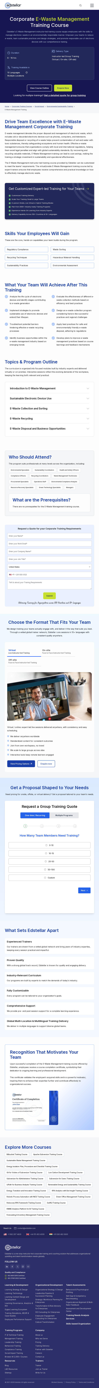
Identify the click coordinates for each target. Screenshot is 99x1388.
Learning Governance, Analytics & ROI (19, 1304)
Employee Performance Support (18, 1319)
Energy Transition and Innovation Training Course (26, 1191)
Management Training (14, 1339)
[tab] (24, 652)
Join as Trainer (41, 1369)
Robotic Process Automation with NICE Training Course (28, 1197)
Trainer (38, 1365)
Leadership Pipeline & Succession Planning (44, 1294)
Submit (49, 596)
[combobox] (12, 575)
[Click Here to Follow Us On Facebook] (12, 1266)
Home (7, 106)
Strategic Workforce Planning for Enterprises (49, 1301)
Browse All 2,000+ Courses (16, 1357)
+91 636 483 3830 (60, 1234)
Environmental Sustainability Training (60, 106)
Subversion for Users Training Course (64, 1179)
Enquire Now (63, 88)
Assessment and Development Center (78, 1309)
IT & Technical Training (14, 1335)
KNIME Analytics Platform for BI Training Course (25, 1209)
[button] (80, 5)
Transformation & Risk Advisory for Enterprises (48, 1307)
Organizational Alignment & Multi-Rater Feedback (79, 1303)
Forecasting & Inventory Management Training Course (28, 1215)
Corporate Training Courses (22, 106)
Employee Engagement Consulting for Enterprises (46, 1317)
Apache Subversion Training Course (47, 1154)
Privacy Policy (71, 1382)
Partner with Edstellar (44, 1349)
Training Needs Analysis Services (77, 1317)
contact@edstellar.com (26, 1228)
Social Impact (39, 106)
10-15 (51, 853)
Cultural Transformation (44, 1322)
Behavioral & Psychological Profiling (77, 1291)
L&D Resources (11, 1369)
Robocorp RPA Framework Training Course (24, 1203)
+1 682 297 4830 (14, 1234)
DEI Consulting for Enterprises (47, 1312)
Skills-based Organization (78, 1323)
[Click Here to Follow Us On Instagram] (23, 1266)
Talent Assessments (75, 1285)
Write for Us (40, 1373)
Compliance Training (13, 1349)
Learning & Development (16, 1285)
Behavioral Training (13, 1346)
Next (83, 890)
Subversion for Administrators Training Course (25, 1179)
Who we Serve (41, 1339)
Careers (38, 1353)
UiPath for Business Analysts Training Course (24, 1185)
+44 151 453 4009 (37, 1234)
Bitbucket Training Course (17, 1154)
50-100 (51, 869)
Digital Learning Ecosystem (16, 1309)
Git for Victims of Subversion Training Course (24, 1172)
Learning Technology (13, 1293)
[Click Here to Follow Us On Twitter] (17, 1266)
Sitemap (8, 1373)
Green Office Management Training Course (73, 1197)
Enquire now (46, 764)
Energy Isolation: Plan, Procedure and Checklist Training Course (32, 1166)
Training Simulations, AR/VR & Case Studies (17, 1314)
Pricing (38, 1342)
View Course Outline (39, 88)
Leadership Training (13, 1342)
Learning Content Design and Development (17, 1298)
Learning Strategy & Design (16, 1290)
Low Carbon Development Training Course (65, 1172)
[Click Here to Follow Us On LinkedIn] (7, 1266)
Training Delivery (42, 1346)
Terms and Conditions (86, 1382)
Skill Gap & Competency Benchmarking (76, 1297)
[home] (13, 5)
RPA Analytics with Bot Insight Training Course (70, 1191)
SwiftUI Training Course (56, 1203)
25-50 (51, 861)
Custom (51, 877)
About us (39, 1335)
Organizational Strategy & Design (49, 1290)
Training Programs (13, 1330)
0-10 (51, 845)
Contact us (39, 1357)
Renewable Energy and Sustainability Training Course (69, 1185)
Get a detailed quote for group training (65, 95)
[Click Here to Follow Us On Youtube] (28, 1266)
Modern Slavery (57, 1382)
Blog (7, 1365)
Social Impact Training (14, 1353)
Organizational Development (49, 1285)
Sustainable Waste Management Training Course (26, 1160)
